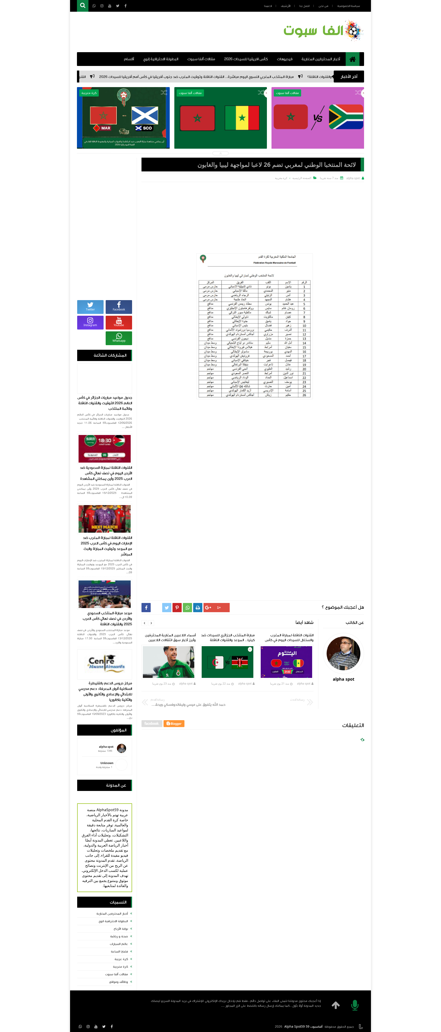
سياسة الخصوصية (348, 6)
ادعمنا (268, 6)
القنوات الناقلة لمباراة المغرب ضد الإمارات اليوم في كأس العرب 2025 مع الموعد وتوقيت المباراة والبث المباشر (106, 546)
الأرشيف (285, 6)
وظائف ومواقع (118, 982)
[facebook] (111, 1026)
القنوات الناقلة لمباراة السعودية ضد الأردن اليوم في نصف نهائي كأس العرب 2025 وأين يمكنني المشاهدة (106, 473)
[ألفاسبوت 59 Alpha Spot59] (323, 42)
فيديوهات (284, 59)
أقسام (129, 59)
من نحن (323, 6)
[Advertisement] (252, 216)
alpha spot (304, 683)
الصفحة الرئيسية (301, 178)
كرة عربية (121, 959)
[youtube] (96, 1026)
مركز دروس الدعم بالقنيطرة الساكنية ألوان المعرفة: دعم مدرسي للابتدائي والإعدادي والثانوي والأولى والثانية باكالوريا (105, 691)
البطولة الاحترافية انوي (113, 921)
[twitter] (103, 1026)
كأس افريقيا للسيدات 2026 (246, 59)
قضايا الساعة (119, 951)
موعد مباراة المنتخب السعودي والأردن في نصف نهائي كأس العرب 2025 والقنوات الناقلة (107, 619)
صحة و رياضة (119, 936)
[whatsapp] (80, 1026)
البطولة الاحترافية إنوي (160, 59)
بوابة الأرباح (121, 929)
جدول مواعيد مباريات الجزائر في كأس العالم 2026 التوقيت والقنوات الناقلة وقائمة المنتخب (104, 403)
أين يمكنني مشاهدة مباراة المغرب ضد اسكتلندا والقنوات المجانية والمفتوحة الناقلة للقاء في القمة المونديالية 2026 (220, 129)
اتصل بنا (304, 6)
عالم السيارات (119, 944)
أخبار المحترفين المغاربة (321, 59)
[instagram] (88, 1026)
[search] (82, 6)
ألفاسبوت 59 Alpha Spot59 (303, 1026)
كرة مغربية (120, 966)
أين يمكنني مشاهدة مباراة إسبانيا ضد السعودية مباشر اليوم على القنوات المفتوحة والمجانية (123, 125)
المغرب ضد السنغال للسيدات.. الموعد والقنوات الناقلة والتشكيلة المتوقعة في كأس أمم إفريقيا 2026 (317, 129)
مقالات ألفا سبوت (201, 59)
